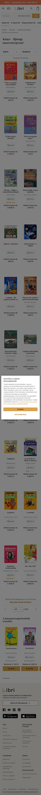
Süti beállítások (20, 414)
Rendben (20, 409)
